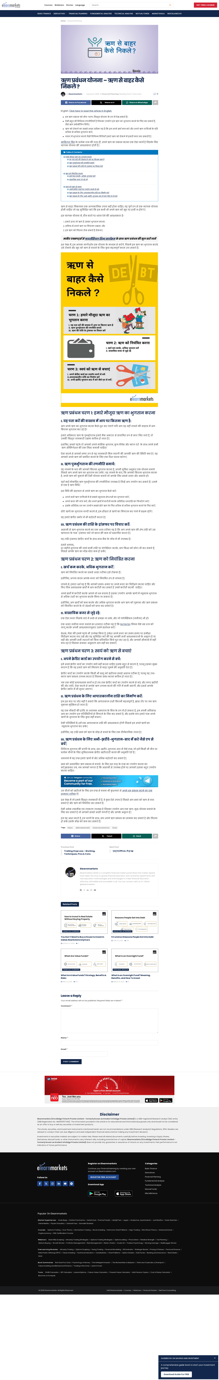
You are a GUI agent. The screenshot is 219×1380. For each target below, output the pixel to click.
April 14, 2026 (67, 982)
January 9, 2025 (92, 94)
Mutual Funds (142, 13)
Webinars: (42, 1239)
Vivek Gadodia (171, 1220)
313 (76, 982)
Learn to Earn (97, 1266)
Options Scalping (83, 1249)
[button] (188, 1358)
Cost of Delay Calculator (160, 1272)
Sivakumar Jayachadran (141, 1220)
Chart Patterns (114, 1253)
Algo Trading (134, 1230)
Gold (40, 1256)
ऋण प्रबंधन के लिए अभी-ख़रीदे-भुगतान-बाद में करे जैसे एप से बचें (93, 196)
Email (64, 1049)
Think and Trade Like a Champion (150, 1262)
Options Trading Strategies (101, 1239)
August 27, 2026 (68, 943)
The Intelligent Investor (101, 1262)
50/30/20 (125, 624)
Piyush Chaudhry (58, 1223)
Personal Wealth (120, 970)
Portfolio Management (75, 1243)
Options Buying (44, 1243)
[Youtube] (65, 1183)
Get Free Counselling (167, 1290)
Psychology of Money (81, 1262)
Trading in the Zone (81, 1266)
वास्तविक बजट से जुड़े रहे (78, 179)
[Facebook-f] (39, 1183)
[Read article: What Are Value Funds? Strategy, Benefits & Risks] (84, 960)
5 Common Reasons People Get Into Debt (132, 936)
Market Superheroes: (47, 1220)
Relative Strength (147, 1239)
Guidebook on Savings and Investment (180, 1358)
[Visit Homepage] (11, 5)
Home (63, 21)
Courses (48, 5)
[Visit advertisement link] (109, 781)
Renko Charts (109, 1243)
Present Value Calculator (120, 1272)
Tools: (40, 1272)
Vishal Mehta (43, 1223)
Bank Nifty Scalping (56, 1239)
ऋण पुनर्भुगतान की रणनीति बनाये (81, 163)
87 (128, 982)
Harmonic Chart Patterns (117, 1230)
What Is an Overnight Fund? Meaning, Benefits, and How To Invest (131, 977)
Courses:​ (41, 1230)
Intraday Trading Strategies (77, 1239)
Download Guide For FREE (176, 1374)
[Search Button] (170, 5)
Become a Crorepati (46, 1275)
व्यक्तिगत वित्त (68, 142)
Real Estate (172, 1253)
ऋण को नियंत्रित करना (74, 173)
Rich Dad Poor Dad (62, 1262)
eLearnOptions (80, 1272)
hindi (114, 827)
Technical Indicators (85, 1253)
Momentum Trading (82, 1230)
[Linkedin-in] (58, 1183)
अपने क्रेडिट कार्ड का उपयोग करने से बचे (84, 189)
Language (80, 5)
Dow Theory (67, 1230)
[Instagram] (52, 1183)
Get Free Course (205, 5)
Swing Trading (97, 1249)
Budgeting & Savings (122, 931)
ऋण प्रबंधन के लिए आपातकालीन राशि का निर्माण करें (89, 193)
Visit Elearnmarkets (114, 1290)
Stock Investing (99, 1230)
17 (78, 943)
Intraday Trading (67, 1249)
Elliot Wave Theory (149, 1230)
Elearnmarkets (75, 94)
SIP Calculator (66, 1272)
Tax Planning (162, 1239)
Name (64, 1038)
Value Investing (68, 1253)
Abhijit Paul (116, 1220)
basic (70, 827)
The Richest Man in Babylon (123, 1262)
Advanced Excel (165, 1230)
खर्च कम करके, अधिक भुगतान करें (82, 176)
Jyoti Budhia (158, 1220)
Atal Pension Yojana (140, 1272)
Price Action (134, 1239)
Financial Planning (78, 13)
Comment (66, 1006)
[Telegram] (71, 1183)
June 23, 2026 (118, 941)
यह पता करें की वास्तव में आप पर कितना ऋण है (86, 159)
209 (127, 941)
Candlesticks (101, 1253)
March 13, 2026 (118, 982)
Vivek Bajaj (62, 1220)
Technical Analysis (123, 13)
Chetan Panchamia (77, 1220)
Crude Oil (121, 1243)
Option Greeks (128, 1253)
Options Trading (54, 1230)
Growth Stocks (58, 1243)
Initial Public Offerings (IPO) (49, 1253)
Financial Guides (150, 1290)
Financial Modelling (113, 1249)
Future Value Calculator (98, 1272)
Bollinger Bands (141, 1249)
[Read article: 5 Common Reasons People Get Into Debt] (134, 922)
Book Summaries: (45, 1262)
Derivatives (59, 13)
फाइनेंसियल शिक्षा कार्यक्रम (100, 239)
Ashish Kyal (91, 1220)
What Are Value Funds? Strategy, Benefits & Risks (83, 977)
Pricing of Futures (157, 1249)
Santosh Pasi (72, 1223)
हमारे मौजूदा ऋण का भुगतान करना (79, 157)
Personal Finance (173, 1249)
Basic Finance (44, 13)
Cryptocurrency (44, 1233)
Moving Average (152, 1243)
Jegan (126, 1220)
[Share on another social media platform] (155, 102)
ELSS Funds (140, 1253)
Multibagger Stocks (168, 1243)
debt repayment (83, 827)
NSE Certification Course (63, 1233)
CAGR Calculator (52, 1272)
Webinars (59, 5)
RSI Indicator (128, 1249)
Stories (69, 5)
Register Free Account (103, 1177)
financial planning (101, 827)
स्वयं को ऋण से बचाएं (73, 187)
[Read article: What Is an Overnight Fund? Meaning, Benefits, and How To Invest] (134, 960)
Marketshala (158, 13)
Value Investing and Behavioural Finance (55, 1266)
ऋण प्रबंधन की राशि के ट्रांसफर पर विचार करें (86, 166)
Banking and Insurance (156, 1253)
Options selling (121, 1239)
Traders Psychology (135, 1243)
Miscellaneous (174, 13)
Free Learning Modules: (48, 1249)
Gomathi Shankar (86, 1223)
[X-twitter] (46, 1183)
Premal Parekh (104, 1220)
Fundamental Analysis (101, 13)
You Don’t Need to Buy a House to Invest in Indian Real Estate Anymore (82, 938)
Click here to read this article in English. (90, 110)
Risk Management (94, 1243)
